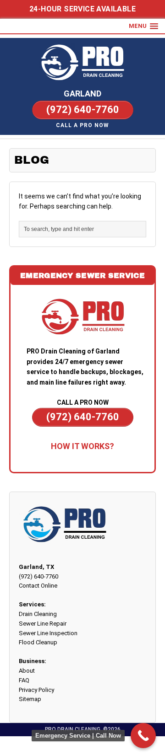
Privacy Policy (36, 689)
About (27, 670)
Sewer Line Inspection (48, 633)
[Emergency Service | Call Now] (143, 735)
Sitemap (30, 699)
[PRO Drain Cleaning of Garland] (82, 62)
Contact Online (38, 585)
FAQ (24, 680)
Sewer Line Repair (42, 623)
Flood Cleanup (38, 642)
